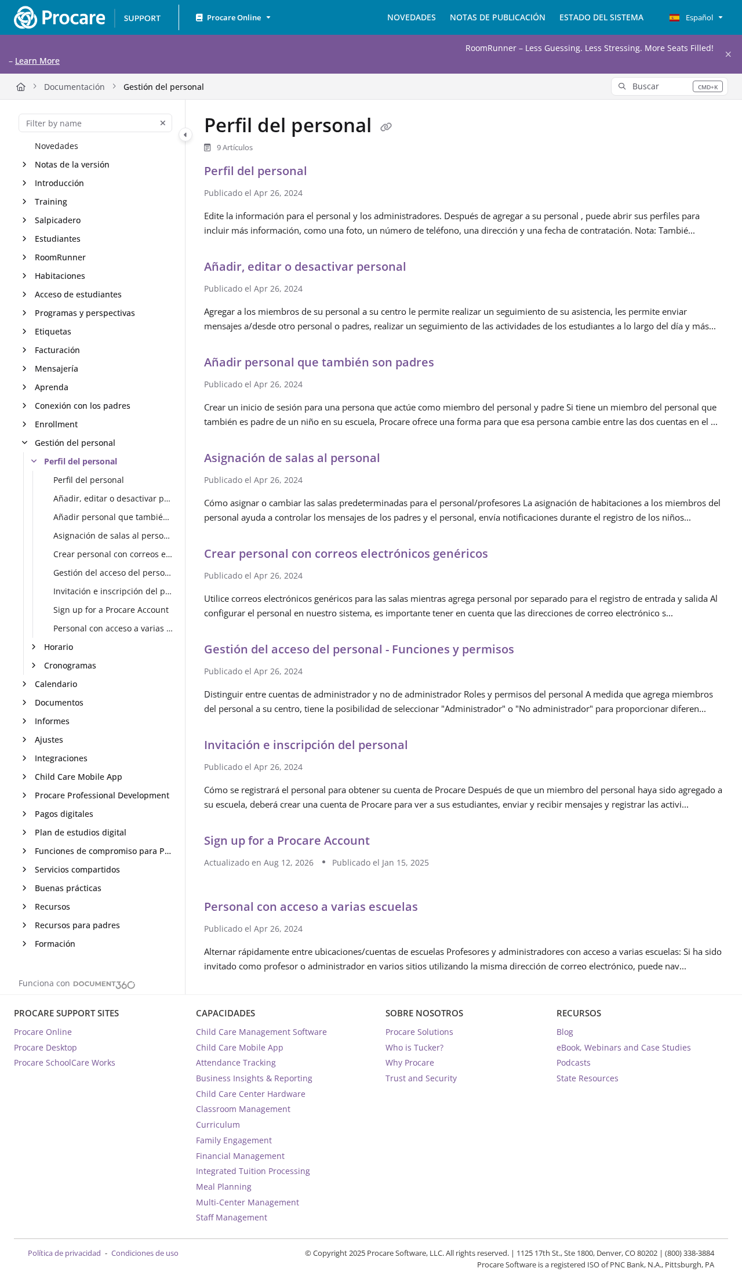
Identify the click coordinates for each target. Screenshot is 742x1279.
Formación (55, 944)
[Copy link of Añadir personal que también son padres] (455, 364)
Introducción (59, 183)
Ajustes (49, 740)
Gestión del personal (163, 86)
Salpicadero (58, 220)
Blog (564, 1031)
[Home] (87, 17)
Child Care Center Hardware (250, 1093)
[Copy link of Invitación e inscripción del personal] (429, 746)
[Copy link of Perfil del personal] (386, 127)
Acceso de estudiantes (78, 294)
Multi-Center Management (247, 1202)
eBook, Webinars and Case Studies (623, 1047)
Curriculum (218, 1124)
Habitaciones (60, 276)
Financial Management (240, 1155)
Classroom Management (243, 1108)
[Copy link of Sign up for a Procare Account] (391, 842)
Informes (52, 721)
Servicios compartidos (77, 869)
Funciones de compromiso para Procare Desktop (104, 851)
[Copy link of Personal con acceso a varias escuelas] (439, 908)
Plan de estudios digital (80, 832)
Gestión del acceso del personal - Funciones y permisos (113, 573)
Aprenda (51, 387)
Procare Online (43, 1031)
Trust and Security (421, 1078)
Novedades (56, 146)
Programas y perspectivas (85, 313)
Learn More (37, 60)
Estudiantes (58, 239)
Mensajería (56, 369)
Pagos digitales (64, 814)
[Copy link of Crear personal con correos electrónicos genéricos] (509, 555)
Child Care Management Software (261, 1031)
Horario (58, 647)
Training (51, 202)
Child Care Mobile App (78, 777)
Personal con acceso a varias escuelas (113, 628)
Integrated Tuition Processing (253, 1170)
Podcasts (573, 1062)
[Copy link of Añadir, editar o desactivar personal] (428, 268)
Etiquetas (53, 331)
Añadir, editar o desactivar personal (113, 498)
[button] (669, 86)
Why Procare (409, 1062)
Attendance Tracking (236, 1062)
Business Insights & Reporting (254, 1078)
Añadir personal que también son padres (113, 517)
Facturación (57, 350)
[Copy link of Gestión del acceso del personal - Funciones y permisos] (535, 651)
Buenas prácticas (68, 888)
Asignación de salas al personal (113, 536)
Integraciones (61, 758)
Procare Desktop (45, 1047)
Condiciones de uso (145, 1253)
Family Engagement (234, 1140)
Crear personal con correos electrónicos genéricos (113, 554)
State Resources (587, 1078)
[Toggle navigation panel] (185, 135)
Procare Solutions (419, 1031)
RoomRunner (60, 257)
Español (698, 17)
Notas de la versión (72, 164)
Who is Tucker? (414, 1047)
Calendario (56, 684)
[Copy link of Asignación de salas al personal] (401, 459)
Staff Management (231, 1217)
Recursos (52, 907)
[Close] (728, 54)
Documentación (74, 86)
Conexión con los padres (82, 406)
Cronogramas (70, 665)
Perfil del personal (80, 461)
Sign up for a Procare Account (111, 610)
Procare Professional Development (102, 795)
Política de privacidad (64, 1253)
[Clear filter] (163, 123)
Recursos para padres (77, 925)
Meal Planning (224, 1186)
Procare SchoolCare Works (64, 1062)
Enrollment (56, 424)
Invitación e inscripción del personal (113, 591)
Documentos (59, 702)
